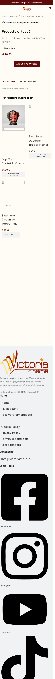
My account (9, 409)
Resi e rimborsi (11, 445)
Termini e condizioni (15, 439)
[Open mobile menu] (3, 8)
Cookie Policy (10, 427)
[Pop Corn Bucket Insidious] (13, 116)
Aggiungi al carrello (26, 64)
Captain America (35, 16)
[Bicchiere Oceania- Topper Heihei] (40, 116)
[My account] (44, 8)
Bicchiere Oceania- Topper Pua (9, 220)
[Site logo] (26, 8)
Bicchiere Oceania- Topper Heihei (38, 141)
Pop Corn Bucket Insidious (13, 161)
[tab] (8, 81)
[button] (13, 174)
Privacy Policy (10, 433)
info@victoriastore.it (15, 459)
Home (5, 403)
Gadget (14, 16)
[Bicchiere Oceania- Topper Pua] (13, 192)
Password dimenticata (16, 415)
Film (22, 16)
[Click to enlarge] (7, 19)
